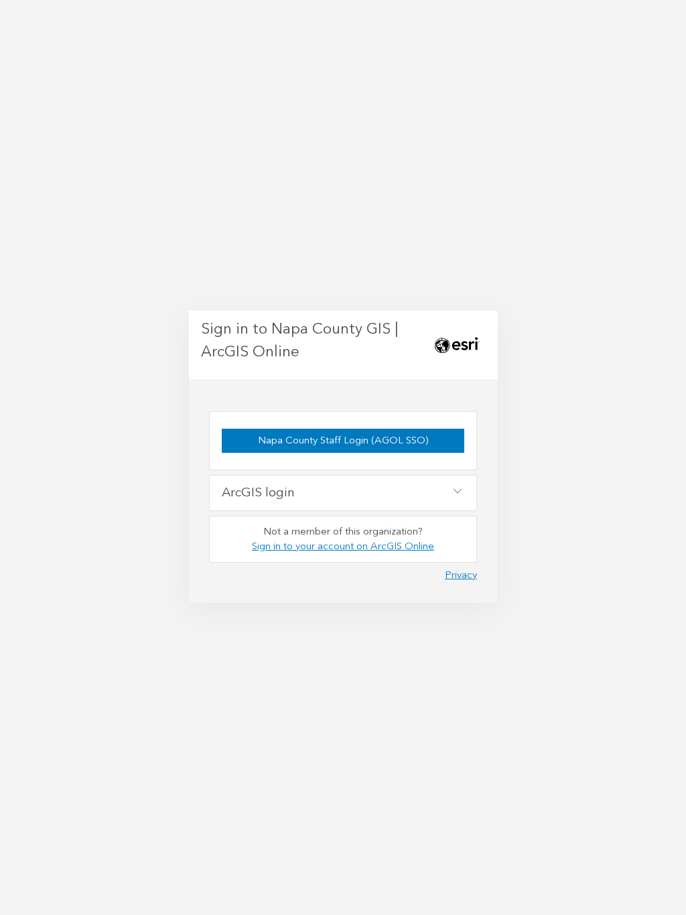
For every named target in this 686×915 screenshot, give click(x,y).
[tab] (343, 493)
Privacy (461, 575)
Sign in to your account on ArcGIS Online (343, 546)
